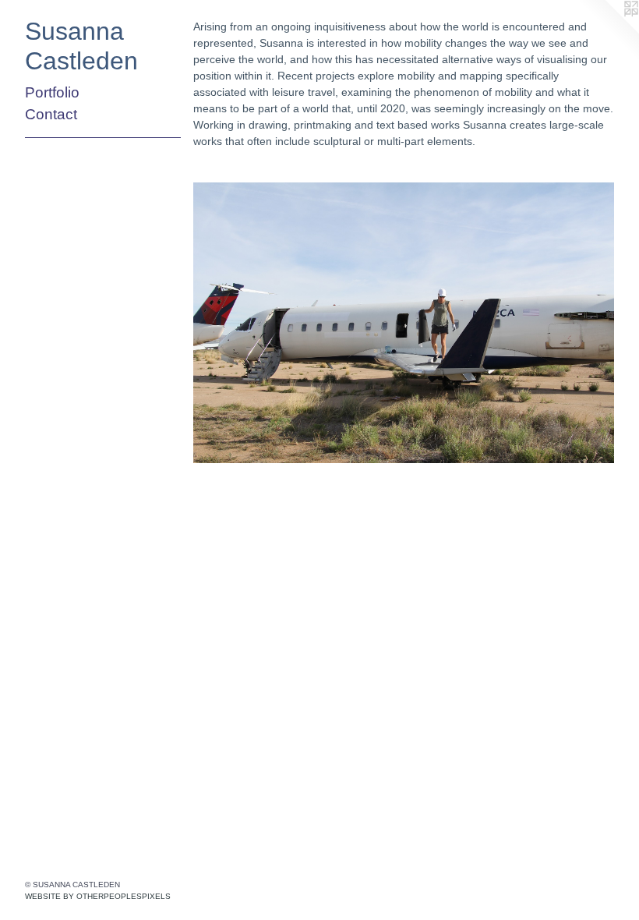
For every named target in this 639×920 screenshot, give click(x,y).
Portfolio (52, 92)
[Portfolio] (403, 322)
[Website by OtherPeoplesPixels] (608, 31)
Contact (51, 114)
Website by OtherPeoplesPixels (98, 896)
